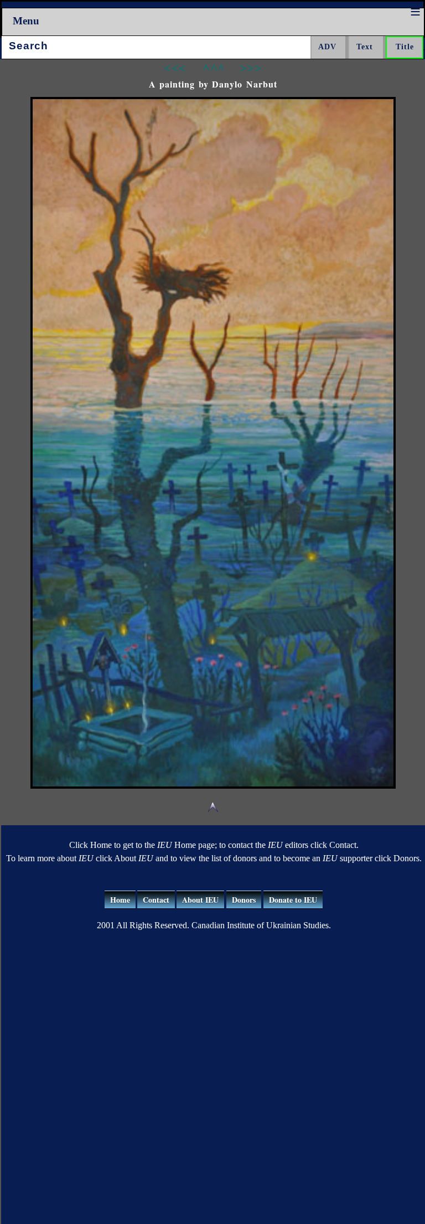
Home (120, 900)
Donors (244, 900)
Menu (26, 21)
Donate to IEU (293, 900)
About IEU (200, 900)
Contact (156, 900)
